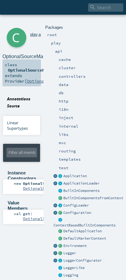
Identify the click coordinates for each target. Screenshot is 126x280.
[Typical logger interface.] (60, 268)
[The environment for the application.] (60, 246)
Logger (69, 253)
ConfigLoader (76, 205)
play (33, 34)
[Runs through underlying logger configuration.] (60, 260)
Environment (75, 246)
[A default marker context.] (60, 238)
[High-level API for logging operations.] (55, 253)
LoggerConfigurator (82, 260)
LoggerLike (74, 268)
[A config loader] (60, 205)
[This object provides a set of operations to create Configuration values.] (55, 213)
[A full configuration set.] (60, 213)
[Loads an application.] (60, 183)
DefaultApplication (82, 231)
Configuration (77, 213)
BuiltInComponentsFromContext (93, 198)
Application (75, 176)
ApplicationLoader (81, 183)
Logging (70, 275)
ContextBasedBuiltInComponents (85, 225)
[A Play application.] (60, 176)
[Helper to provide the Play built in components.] (60, 191)
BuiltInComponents (81, 191)
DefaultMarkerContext (84, 238)
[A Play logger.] (60, 253)
